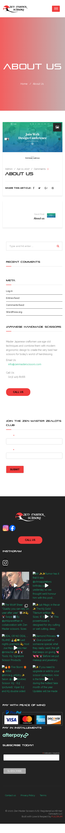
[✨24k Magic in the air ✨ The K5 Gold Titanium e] (46, 616)
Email (10, 450)
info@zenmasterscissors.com (24, 364)
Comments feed (15, 305)
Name (10, 435)
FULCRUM (56, 816)
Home (24, 83)
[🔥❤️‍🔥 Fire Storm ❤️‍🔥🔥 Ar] (15, 679)
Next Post (39, 214)
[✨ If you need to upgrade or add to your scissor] (46, 679)
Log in (9, 291)
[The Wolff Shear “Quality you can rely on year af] (15, 616)
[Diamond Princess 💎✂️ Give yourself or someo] (46, 648)
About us (39, 218)
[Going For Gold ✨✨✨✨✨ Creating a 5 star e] (15, 585)
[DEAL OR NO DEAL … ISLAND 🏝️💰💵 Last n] (15, 648)
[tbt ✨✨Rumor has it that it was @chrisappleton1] (46, 585)
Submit (15, 469)
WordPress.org (14, 312)
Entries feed (12, 298)
